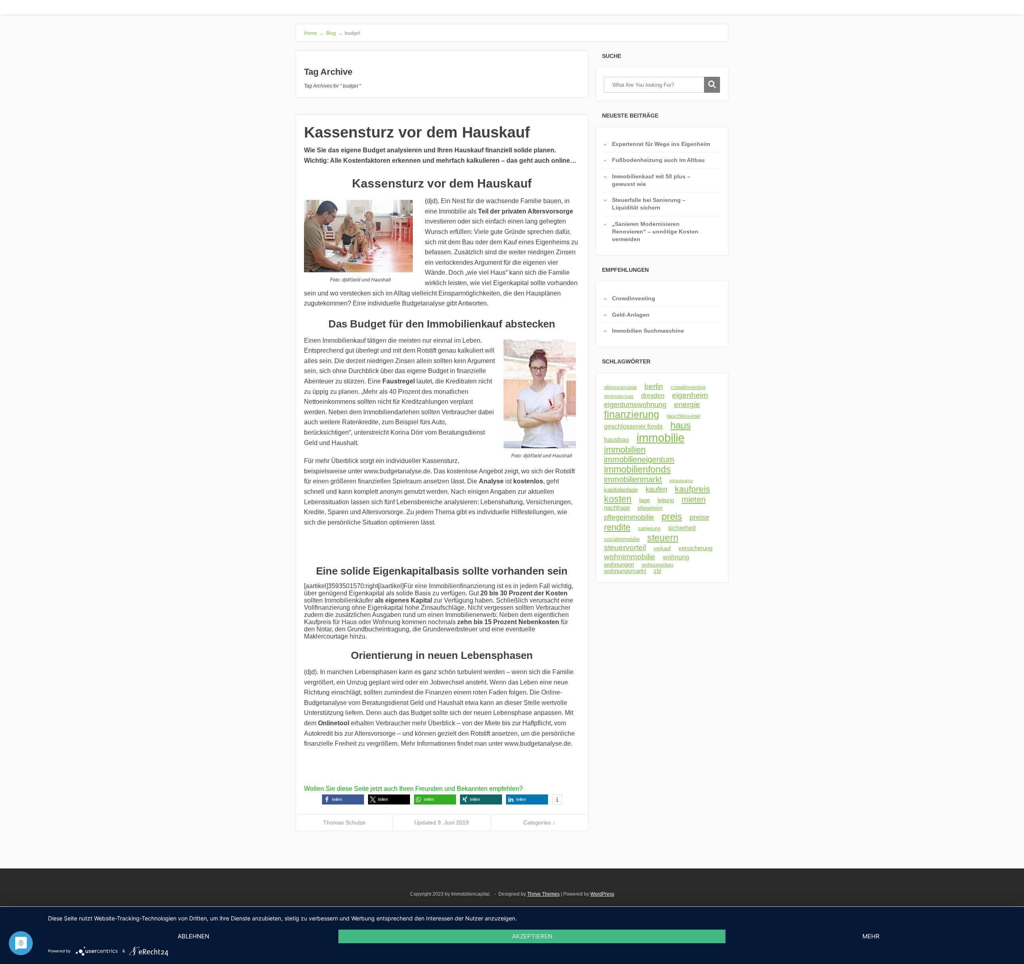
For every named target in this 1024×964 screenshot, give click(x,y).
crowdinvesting (688, 387)
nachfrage (617, 508)
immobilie (660, 437)
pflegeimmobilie (629, 517)
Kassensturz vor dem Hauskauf (417, 132)
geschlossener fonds (633, 426)
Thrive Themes (543, 894)
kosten (618, 499)
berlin (653, 386)
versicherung (695, 548)
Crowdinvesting (633, 298)
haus (680, 425)
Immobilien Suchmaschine (648, 330)
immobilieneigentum (639, 459)
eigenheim (690, 395)
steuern (662, 538)
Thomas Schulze (344, 822)
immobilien (625, 450)
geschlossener (683, 416)
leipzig (666, 500)
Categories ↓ (539, 822)
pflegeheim (650, 508)
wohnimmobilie (629, 556)
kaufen (656, 489)
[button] (343, 799)
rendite (617, 527)
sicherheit (682, 527)
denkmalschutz (619, 396)
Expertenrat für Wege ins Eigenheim (661, 144)
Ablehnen (193, 936)
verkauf (662, 548)
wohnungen (619, 564)
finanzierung (631, 414)
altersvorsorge (620, 387)
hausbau (616, 439)
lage (644, 500)
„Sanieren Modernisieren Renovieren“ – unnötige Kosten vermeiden (655, 232)
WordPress (602, 894)
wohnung (676, 557)
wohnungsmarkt (625, 571)
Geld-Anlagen (631, 314)
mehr (871, 936)
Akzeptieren (532, 936)
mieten (694, 499)
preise (699, 517)
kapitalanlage (621, 490)
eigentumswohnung (635, 405)
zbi (657, 571)
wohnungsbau (657, 565)
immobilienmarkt (633, 479)
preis (672, 516)
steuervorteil (625, 547)
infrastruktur (681, 480)
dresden (652, 395)
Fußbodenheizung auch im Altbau (658, 160)
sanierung (649, 528)
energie (687, 404)
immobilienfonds (637, 469)
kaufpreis (692, 488)
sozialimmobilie (622, 539)
